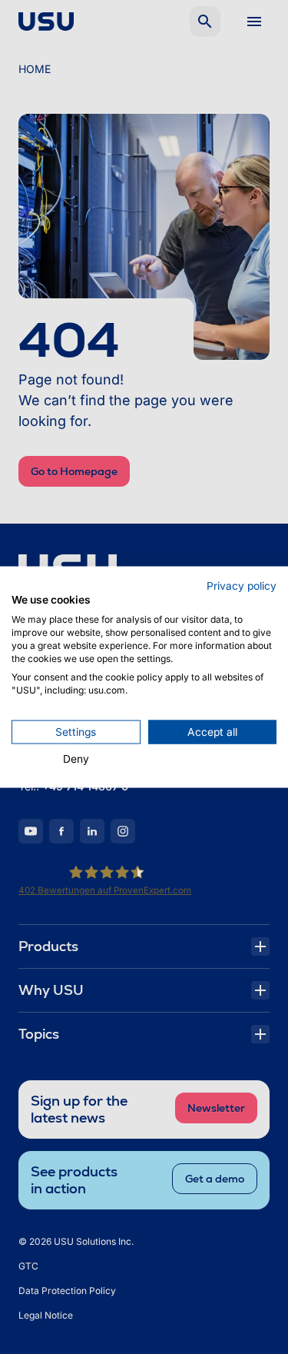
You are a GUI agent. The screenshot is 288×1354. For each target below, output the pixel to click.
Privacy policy (241, 585)
